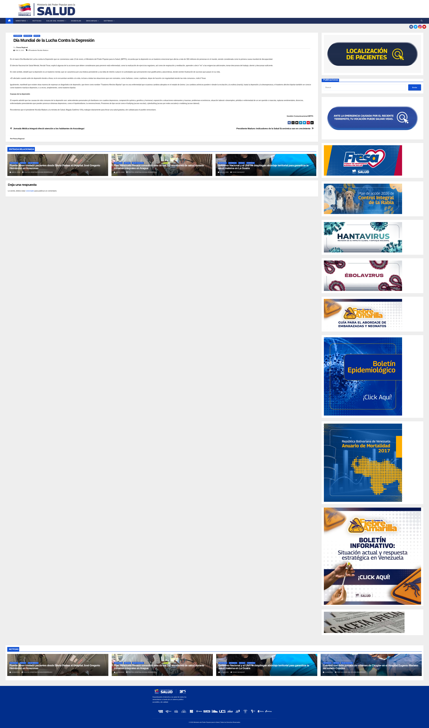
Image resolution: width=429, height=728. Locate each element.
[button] (422, 21)
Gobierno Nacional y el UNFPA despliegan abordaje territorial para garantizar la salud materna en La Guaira (263, 167)
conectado (30, 191)
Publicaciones (330, 80)
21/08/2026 (16, 672)
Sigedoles (76, 21)
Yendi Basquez (238, 172)
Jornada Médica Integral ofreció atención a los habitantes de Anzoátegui (48, 128)
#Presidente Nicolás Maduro (38, 50)
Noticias (37, 21)
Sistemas (108, 21)
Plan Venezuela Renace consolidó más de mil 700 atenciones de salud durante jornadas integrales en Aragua (159, 167)
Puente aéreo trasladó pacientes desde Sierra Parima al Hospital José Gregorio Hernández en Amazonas (55, 167)
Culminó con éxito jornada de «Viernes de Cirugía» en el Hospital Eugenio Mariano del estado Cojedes (370, 667)
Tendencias (250, 163)
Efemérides (17, 35)
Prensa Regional (22, 47)
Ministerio (21, 21)
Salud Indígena (33, 163)
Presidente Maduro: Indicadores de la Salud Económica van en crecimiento (273, 128)
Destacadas (222, 163)
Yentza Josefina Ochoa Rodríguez (38, 172)
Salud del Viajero (55, 21)
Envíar (414, 87)
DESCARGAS (92, 21)
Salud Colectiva (137, 163)
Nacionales (28, 35)
